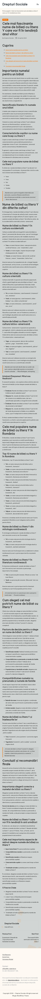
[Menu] (38, 4)
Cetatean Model (7, 959)
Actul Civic (5, 957)
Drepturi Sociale (14, 4)
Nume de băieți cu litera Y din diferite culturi (19, 53)
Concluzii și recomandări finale (15, 66)
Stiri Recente (6, 955)
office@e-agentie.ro (9, 969)
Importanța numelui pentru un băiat (17, 50)
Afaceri (5, 19)
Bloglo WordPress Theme (20, 996)
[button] (8, 927)
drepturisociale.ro (13, 980)
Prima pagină (6, 11)
